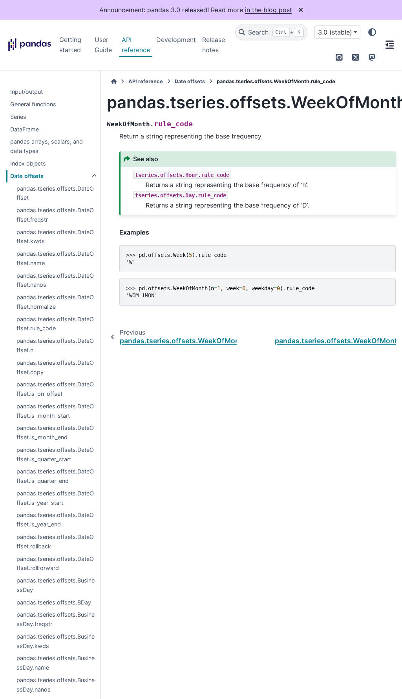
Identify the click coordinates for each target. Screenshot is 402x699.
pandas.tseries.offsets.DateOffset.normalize (55, 302)
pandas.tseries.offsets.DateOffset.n (55, 345)
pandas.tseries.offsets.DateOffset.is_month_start (55, 411)
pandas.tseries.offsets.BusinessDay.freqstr (55, 619)
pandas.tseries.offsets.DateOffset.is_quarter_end (55, 476)
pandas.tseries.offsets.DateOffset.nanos (55, 280)
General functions (33, 104)
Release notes (213, 45)
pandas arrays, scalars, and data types (46, 146)
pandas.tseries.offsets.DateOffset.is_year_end (55, 520)
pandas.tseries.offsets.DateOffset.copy (55, 367)
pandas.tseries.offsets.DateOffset (55, 193)
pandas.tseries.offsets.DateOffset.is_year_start (55, 498)
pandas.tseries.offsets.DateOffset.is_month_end (55, 432)
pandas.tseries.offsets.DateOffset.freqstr (55, 215)
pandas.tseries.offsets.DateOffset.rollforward (55, 563)
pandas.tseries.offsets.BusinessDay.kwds (55, 641)
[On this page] (389, 44)
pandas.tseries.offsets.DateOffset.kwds (55, 237)
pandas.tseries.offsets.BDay (53, 602)
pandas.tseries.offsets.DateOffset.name (55, 258)
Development (176, 40)
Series (18, 116)
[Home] (114, 81)
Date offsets (27, 176)
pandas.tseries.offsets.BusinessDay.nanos (55, 685)
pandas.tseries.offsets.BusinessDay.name (55, 663)
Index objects (28, 163)
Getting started (70, 45)
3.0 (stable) (335, 32)
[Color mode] (372, 32)
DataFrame (24, 129)
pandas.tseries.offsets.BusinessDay (55, 585)
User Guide (103, 45)
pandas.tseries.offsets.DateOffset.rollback (55, 541)
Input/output (26, 91)
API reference (136, 45)
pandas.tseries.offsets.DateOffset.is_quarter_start (55, 454)
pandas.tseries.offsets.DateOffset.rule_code (55, 324)
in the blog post (268, 10)
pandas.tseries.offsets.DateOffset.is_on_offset (55, 389)
